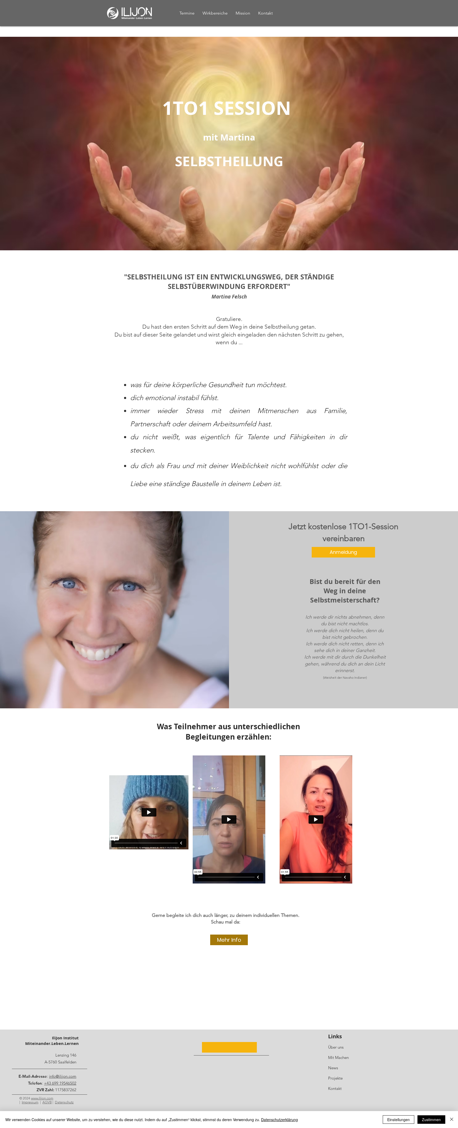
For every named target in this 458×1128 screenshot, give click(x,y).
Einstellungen (398, 1119)
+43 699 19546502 (60, 1083)
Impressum (30, 1102)
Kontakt (335, 1088)
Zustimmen (431, 1119)
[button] (229, 1047)
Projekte (335, 1078)
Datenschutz (64, 1102)
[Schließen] (451, 1119)
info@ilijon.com (62, 1076)
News (333, 1067)
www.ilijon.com (42, 1098)
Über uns (336, 1047)
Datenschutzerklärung (279, 1119)
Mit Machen (338, 1057)
